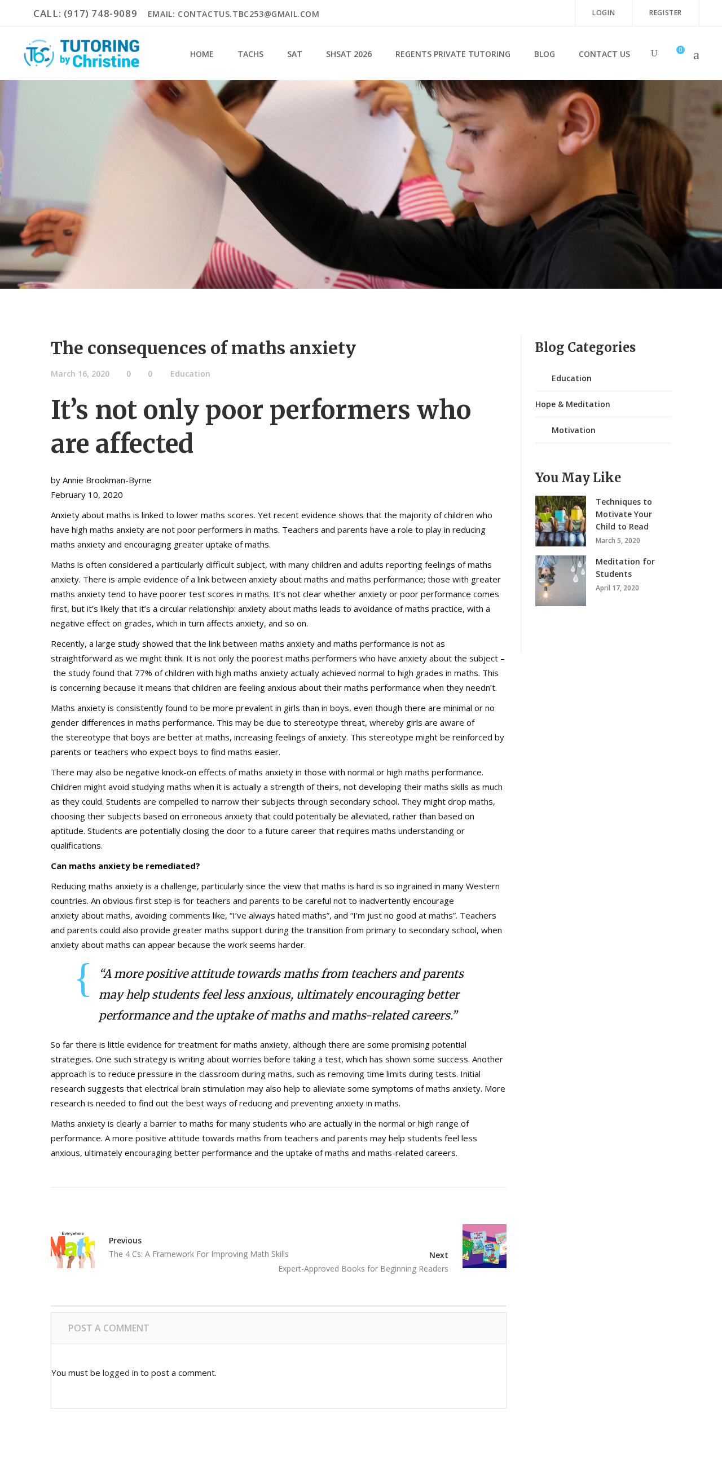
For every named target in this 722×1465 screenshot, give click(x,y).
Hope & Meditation (572, 404)
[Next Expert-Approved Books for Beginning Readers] (477, 1246)
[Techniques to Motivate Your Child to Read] (560, 521)
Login (603, 12)
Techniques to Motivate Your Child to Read (624, 514)
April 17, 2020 (617, 588)
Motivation (574, 430)
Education (190, 373)
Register (665, 12)
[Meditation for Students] (560, 580)
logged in (120, 1372)
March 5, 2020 (618, 540)
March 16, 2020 (80, 373)
